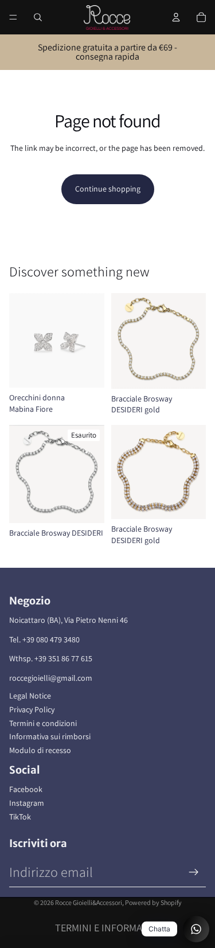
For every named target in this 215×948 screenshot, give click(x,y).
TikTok (20, 817)
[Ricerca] (37, 17)
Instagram (26, 803)
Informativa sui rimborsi (50, 736)
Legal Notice (30, 695)
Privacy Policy (31, 709)
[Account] (176, 17)
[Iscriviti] (194, 872)
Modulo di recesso (40, 750)
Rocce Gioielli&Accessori (88, 902)
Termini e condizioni (43, 723)
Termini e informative (108, 927)
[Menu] (13, 17)
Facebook (25, 789)
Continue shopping (107, 189)
